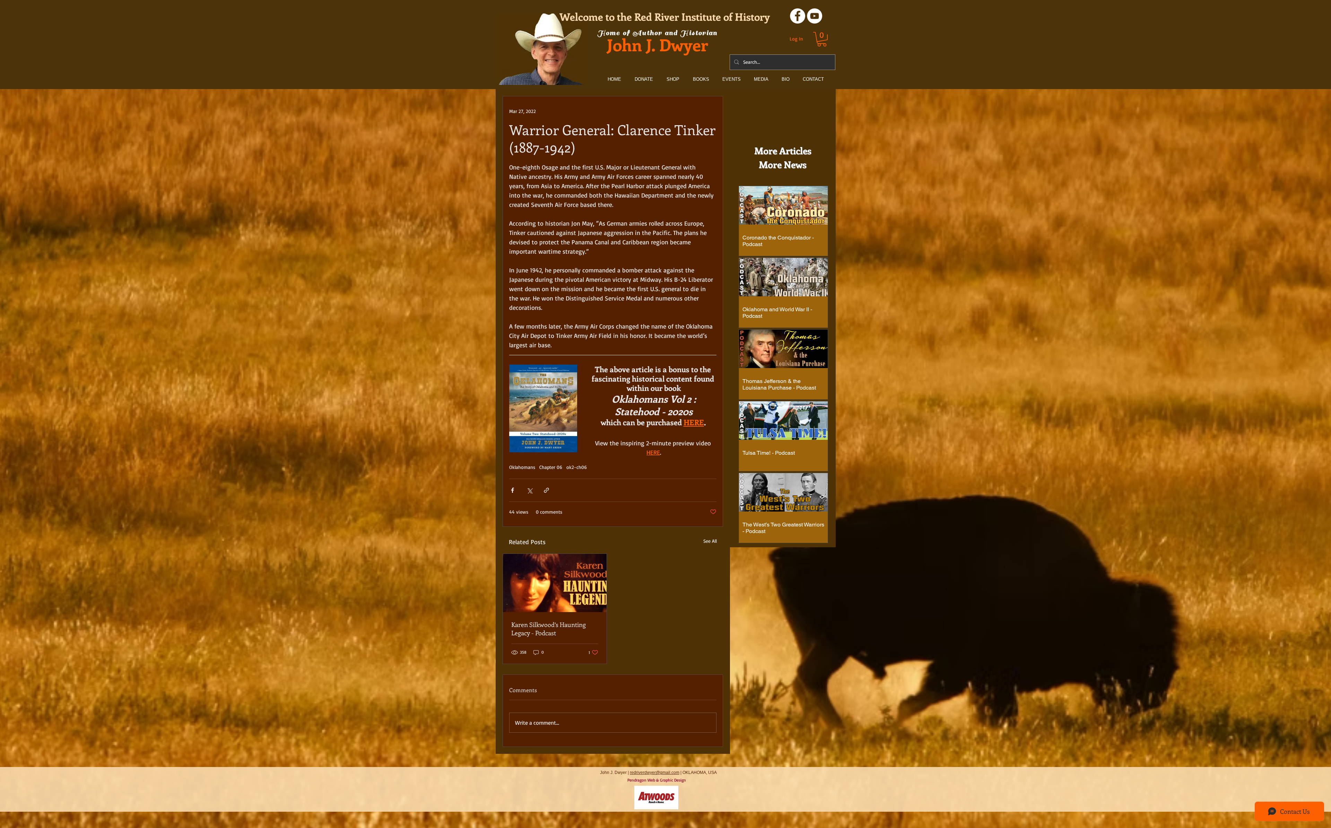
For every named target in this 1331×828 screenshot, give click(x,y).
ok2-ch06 (576, 467)
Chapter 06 (550, 467)
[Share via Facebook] (512, 490)
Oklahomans (522, 467)
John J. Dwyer (657, 44)
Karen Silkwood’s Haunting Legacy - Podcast (548, 628)
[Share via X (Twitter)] (529, 490)
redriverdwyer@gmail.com (654, 772)
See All (710, 541)
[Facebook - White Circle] (797, 16)
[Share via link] (546, 490)
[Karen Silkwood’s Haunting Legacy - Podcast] (555, 583)
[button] (821, 39)
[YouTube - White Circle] (814, 16)
